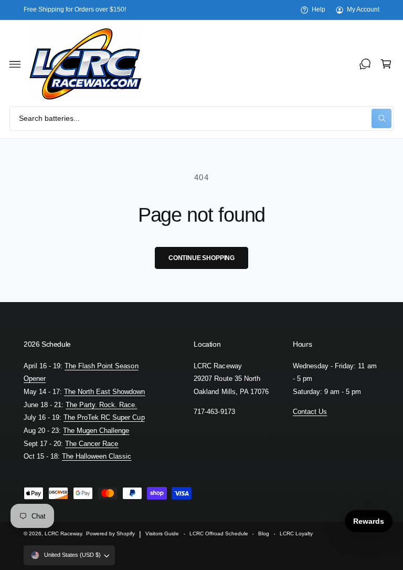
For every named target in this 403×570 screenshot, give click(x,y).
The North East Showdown (104, 392)
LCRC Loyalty (296, 533)
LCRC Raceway (63, 533)
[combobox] (201, 118)
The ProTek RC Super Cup (103, 417)
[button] (15, 64)
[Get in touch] (365, 64)
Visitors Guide (162, 533)
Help (318, 9)
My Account (363, 9)
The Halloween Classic (96, 456)
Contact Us (310, 412)
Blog (263, 533)
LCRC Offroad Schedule (218, 533)
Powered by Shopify (110, 533)
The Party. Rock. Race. (101, 405)
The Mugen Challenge (96, 430)
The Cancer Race (91, 444)
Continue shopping (201, 257)
